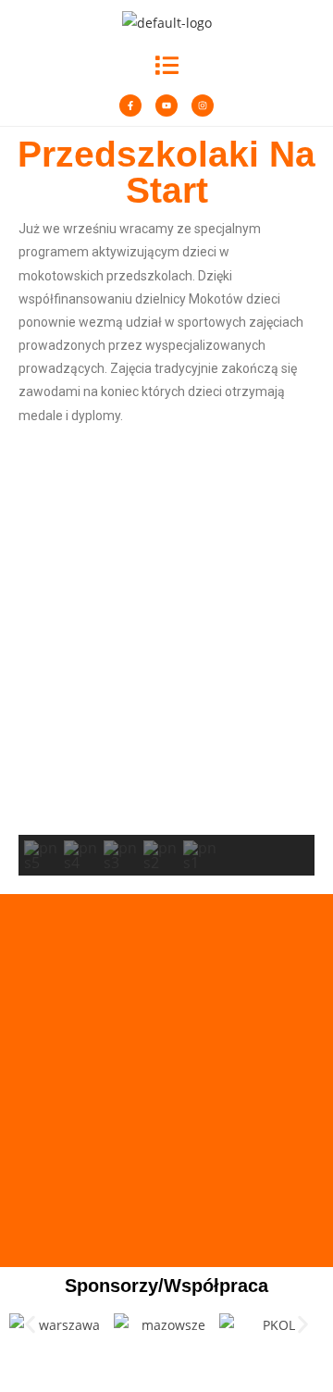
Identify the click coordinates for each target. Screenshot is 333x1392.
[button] (167, 64)
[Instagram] (202, 105)
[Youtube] (166, 105)
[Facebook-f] (130, 105)
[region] (166, 670)
